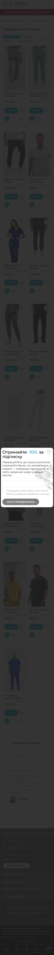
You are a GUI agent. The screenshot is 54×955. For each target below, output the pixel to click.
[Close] (49, 451)
